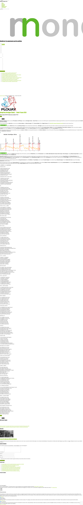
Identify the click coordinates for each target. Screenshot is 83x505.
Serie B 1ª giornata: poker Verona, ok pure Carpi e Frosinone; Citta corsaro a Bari (14, 426)
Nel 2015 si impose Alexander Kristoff (56, 123)
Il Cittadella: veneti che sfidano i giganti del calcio (9, 81)
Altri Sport (4, 45)
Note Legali (3, 4)
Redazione (3, 5)
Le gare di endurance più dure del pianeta (8, 439)
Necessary (2, 497)
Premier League (6, 61)
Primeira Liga (5, 66)
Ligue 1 (4, 64)
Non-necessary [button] (2, 500)
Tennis (4, 55)
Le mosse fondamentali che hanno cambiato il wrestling (11, 470)
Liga (4, 62)
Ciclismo (3, 44)
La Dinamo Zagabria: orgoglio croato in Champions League (11, 74)
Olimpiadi (3, 50)
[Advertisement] (41, 89)
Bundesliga (5, 63)
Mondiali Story (4, 49)
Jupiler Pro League (6, 69)
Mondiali (3, 48)
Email (1, 455)
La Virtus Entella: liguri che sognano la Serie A (9, 75)
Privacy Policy (4, 7)
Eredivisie (5, 65)
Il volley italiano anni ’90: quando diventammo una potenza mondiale (13, 464)
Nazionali (3, 46)
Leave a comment (13, 114)
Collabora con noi (4, 6)
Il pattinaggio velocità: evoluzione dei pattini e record (10, 469)
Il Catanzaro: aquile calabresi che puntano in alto (9, 76)
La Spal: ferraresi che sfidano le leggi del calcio (9, 72)
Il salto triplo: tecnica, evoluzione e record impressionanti (11, 468)
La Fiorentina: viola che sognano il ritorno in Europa (10, 78)
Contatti (3, 3)
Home (3, 43)
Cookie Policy (41, 486)
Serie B (4, 59)
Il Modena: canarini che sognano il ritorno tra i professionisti (11, 77)
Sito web (1, 457)
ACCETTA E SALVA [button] (3, 504)
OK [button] (51, 487)
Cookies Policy (54, 487)
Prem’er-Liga (5, 68)
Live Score (3, 52)
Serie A (4, 58)
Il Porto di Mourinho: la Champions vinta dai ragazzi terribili (11, 80)
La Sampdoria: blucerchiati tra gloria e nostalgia (9, 79)
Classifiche (4, 57)
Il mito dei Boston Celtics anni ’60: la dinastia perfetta (10, 465)
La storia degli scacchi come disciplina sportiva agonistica (11, 467)
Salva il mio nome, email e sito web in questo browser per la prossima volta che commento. (15, 458)
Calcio (3, 51)
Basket (4, 56)
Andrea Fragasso (2, 114)
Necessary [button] (1, 496)
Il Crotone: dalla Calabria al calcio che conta (9, 73)
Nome (1, 453)
